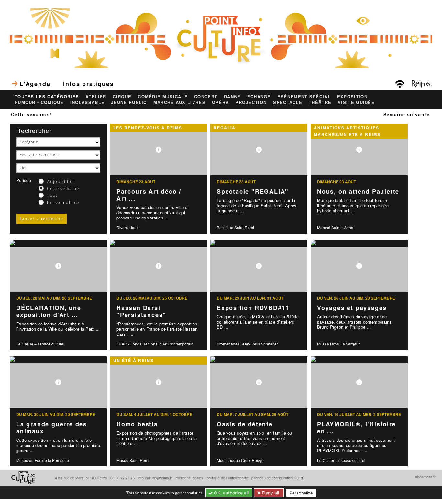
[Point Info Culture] (221, 37)
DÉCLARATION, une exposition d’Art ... (48, 311)
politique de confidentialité (227, 477)
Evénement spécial (304, 97)
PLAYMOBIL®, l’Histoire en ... (356, 428)
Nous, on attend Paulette (358, 191)
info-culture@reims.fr (155, 477)
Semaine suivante (406, 114)
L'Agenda (34, 84)
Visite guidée (356, 102)
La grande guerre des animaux (51, 428)
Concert (205, 97)
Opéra (220, 102)
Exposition (352, 97)
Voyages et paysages (352, 307)
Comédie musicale (163, 97)
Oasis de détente (245, 424)
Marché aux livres (179, 102)
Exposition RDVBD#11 (253, 307)
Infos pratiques (88, 84)
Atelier (95, 97)
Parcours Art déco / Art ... (148, 195)
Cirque (122, 97)
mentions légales (189, 477)
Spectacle (287, 102)
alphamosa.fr (425, 476)
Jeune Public (129, 102)
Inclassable (87, 102)
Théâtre (320, 102)
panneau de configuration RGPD (277, 477)
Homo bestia (137, 424)
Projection (251, 102)
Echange (259, 97)
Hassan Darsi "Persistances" (141, 311)
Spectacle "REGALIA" (253, 191)
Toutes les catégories (47, 97)
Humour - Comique (39, 102)
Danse (232, 97)
